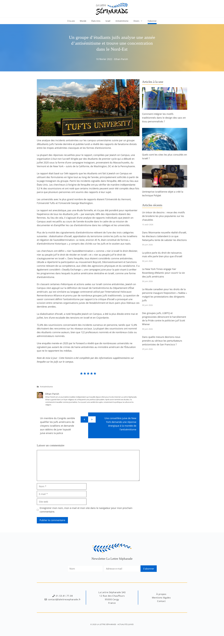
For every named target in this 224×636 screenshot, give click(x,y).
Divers (136, 21)
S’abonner (152, 21)
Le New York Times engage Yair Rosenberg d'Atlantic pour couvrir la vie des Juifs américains (163, 272)
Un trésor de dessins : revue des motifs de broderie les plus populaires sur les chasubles (163, 216)
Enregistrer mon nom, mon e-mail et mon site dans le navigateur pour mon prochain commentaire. (86, 509)
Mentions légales (161, 597)
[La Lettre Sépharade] (112, 8)
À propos (161, 594)
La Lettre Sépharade (106, 624)
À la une (71, 21)
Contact (161, 601)
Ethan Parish (121, 59)
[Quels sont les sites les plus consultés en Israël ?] (164, 148)
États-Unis (95, 21)
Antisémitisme (122, 21)
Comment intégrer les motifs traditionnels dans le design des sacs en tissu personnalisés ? (164, 117)
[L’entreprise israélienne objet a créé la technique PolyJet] (164, 185)
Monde (83, 21)
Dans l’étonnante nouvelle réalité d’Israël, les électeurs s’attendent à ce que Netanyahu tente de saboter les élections (164, 236)
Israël (108, 21)
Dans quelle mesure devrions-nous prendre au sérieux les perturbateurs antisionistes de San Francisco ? (162, 340)
